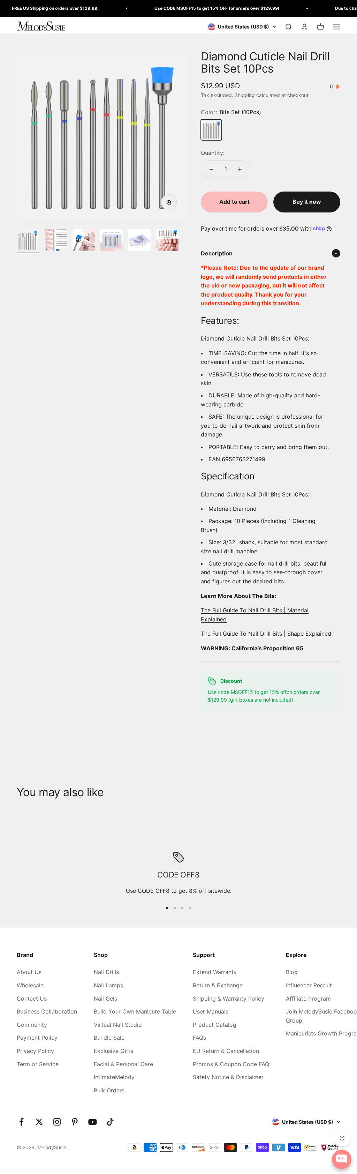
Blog (292, 972)
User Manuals (210, 1011)
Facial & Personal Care (123, 1064)
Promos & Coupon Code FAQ (231, 1064)
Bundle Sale (109, 1037)
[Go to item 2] (56, 241)
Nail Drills (106, 972)
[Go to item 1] (28, 241)
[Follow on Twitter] (39, 1122)
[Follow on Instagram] (57, 1122)
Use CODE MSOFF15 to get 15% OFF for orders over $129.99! (206, 8)
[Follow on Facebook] (21, 1122)
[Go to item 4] (111, 241)
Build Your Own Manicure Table (135, 1011)
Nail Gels (105, 998)
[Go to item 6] (167, 241)
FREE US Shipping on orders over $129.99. (44, 8)
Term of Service (38, 1064)
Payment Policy (37, 1037)
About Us (29, 972)
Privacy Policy (35, 1050)
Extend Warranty (215, 972)
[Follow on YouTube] (92, 1122)
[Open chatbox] (341, 1159)
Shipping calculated (257, 95)
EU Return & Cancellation (226, 1050)
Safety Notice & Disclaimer (228, 1077)
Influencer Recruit (309, 985)
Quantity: (213, 152)
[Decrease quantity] (211, 169)
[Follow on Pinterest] (74, 1122)
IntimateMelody (114, 1077)
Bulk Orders (109, 1090)
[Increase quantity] (240, 169)
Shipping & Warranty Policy (228, 998)
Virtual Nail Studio (118, 1024)
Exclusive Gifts (113, 1050)
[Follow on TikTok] (110, 1122)
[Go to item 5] (139, 241)
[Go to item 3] (84, 241)
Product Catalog (214, 1024)
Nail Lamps (108, 985)
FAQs (199, 1037)
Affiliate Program (308, 998)
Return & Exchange (218, 985)
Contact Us (32, 998)
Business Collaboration (47, 1011)
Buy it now (307, 201)
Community (32, 1024)
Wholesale (30, 985)
